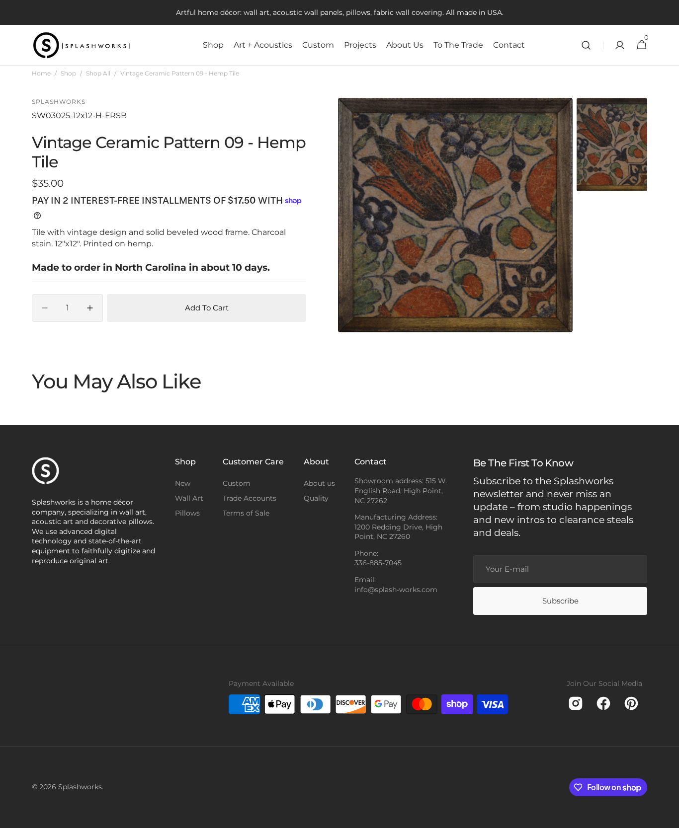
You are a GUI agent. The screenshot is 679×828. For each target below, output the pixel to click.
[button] (586, 45)
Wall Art (189, 498)
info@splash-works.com (395, 589)
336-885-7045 (378, 562)
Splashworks (80, 786)
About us (319, 483)
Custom (237, 483)
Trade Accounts (249, 498)
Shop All (98, 73)
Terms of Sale (246, 513)
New (182, 483)
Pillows (187, 513)
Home (41, 73)
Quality (316, 498)
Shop (68, 73)
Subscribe (560, 600)
